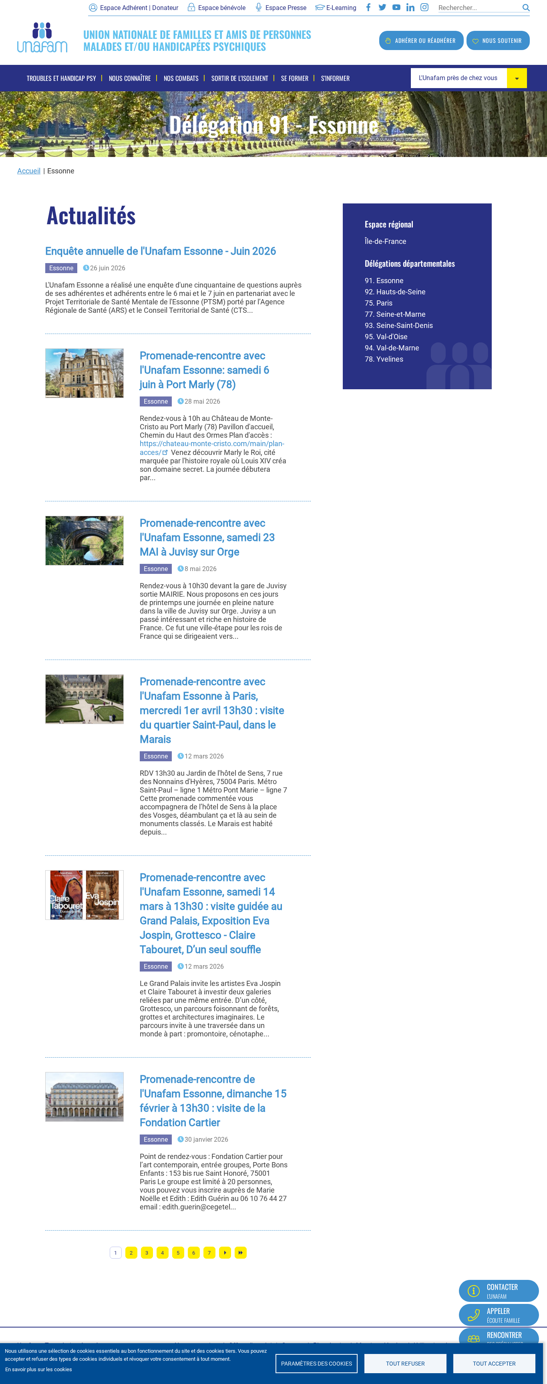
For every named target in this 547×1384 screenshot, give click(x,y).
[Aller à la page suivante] (225, 1253)
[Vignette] (84, 373)
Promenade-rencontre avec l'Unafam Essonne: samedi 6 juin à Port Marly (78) (204, 370)
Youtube (396, 7)
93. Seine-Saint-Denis (399, 325)
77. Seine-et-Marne (395, 314)
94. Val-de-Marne (392, 348)
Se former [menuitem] (294, 78)
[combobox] (469, 78)
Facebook (368, 7)
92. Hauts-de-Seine (395, 292)
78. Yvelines (384, 359)
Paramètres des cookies (316, 1363)
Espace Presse (285, 8)
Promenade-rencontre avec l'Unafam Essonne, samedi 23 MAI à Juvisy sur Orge (207, 537)
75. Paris (378, 303)
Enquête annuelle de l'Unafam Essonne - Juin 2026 (160, 251)
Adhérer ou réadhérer (425, 40)
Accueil (28, 171)
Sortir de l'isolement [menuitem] (239, 78)
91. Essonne (384, 280)
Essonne (61, 268)
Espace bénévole (221, 8)
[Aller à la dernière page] (241, 1253)
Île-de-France (385, 241)
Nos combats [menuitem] (181, 78)
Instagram (424, 7)
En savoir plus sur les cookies (38, 1369)
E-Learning (341, 8)
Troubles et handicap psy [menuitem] (61, 78)
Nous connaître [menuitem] (130, 78)
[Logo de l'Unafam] (42, 36)
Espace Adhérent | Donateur (139, 8)
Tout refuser (405, 1363)
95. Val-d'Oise (386, 336)
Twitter (382, 7)
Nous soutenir (502, 40)
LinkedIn (410, 7)
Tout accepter (494, 1363)
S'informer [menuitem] (335, 78)
